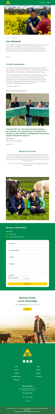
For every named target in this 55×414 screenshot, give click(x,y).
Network (38, 373)
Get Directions (26, 393)
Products (16, 373)
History (38, 370)
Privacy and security (20, 411)
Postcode (12, 257)
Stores (16, 366)
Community (39, 376)
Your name (12, 243)
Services (16, 370)
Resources (16, 379)
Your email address (14, 250)
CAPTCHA (11, 275)
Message (11, 264)
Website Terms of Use (33, 411)
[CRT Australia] (8, 2)
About (7, 37)
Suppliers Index (16, 376)
